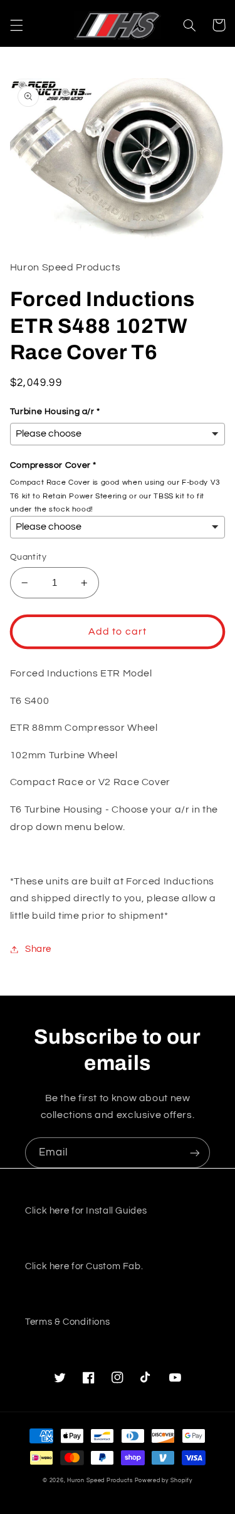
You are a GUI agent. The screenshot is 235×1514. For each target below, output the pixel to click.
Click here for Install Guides (86, 1210)
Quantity (28, 557)
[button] (16, 25)
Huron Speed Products (100, 1480)
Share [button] (38, 949)
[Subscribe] (194, 1152)
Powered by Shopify (163, 1480)
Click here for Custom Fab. (84, 1266)
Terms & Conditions (67, 1322)
